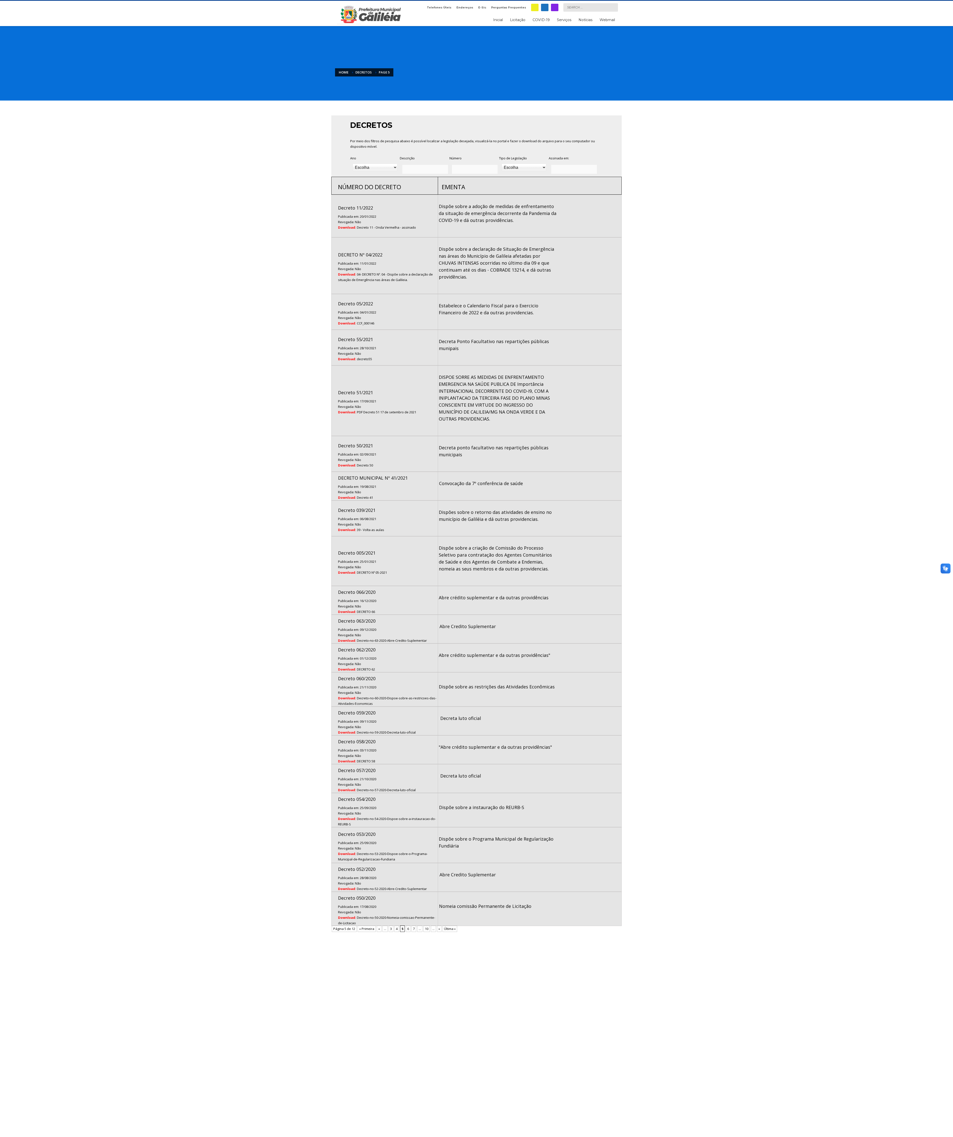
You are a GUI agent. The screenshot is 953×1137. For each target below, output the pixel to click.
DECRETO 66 (366, 611)
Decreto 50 (365, 465)
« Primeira (366, 928)
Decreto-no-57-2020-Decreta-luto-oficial (386, 790)
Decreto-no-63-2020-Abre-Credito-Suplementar (392, 640)
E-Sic (482, 7)
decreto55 (364, 359)
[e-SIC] (535, 7)
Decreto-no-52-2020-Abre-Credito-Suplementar (392, 889)
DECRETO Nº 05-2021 (372, 572)
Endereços (464, 7)
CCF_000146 (365, 323)
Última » (450, 928)
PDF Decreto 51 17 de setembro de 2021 (386, 412)
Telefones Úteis (439, 7)
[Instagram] (554, 7)
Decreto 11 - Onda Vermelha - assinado (386, 227)
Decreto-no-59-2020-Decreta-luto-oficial (386, 732)
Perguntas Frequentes (508, 7)
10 (426, 928)
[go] (613, 7)
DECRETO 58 (366, 761)
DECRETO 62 (366, 669)
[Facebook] (544, 7)
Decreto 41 (365, 497)
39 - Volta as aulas (370, 530)
